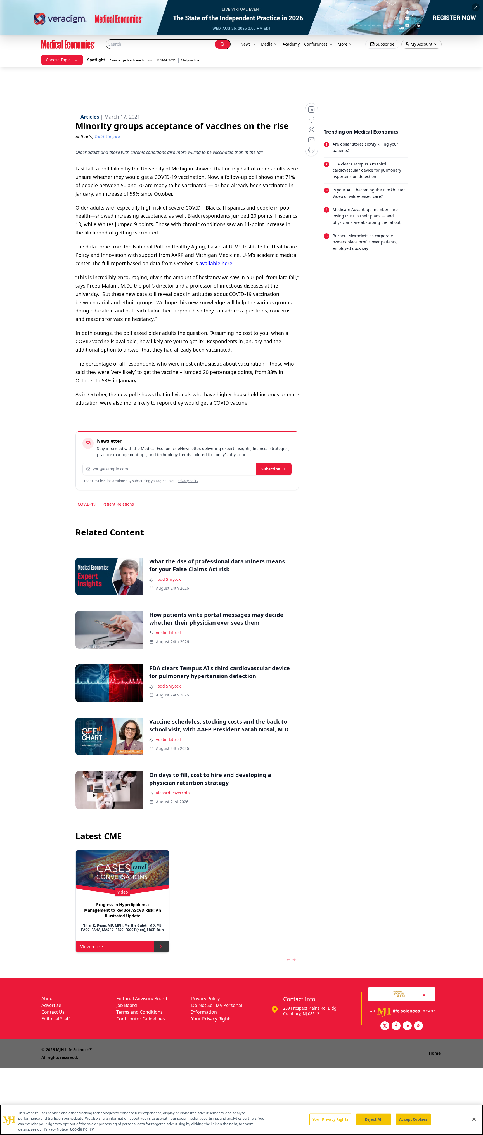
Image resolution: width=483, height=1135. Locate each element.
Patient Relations (118, 504)
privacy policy (187, 480)
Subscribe (270, 468)
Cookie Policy (82, 1129)
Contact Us (53, 1012)
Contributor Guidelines (140, 1019)
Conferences (316, 44)
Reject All (373, 1119)
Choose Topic (58, 59)
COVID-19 (87, 504)
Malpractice (190, 60)
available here (215, 263)
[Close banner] (476, 7)
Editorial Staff (55, 1019)
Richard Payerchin (173, 792)
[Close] (474, 1119)
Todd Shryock (168, 579)
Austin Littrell (168, 632)
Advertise (51, 1005)
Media (267, 44)
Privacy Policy (205, 999)
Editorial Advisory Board (141, 999)
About (47, 999)
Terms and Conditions (139, 1012)
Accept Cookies (413, 1119)
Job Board (126, 1005)
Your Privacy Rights (211, 1019)
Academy (291, 44)
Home (435, 1053)
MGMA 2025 (166, 60)
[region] (241, 1120)
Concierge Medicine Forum (131, 60)
